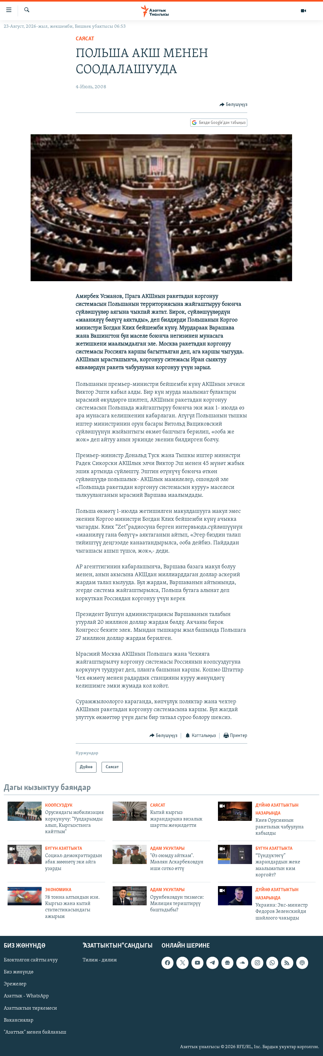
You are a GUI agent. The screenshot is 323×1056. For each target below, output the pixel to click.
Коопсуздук (59, 805)
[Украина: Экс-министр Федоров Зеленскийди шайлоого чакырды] (235, 895)
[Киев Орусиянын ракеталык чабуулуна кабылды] (235, 811)
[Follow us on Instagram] (257, 963)
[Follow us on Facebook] (167, 963)
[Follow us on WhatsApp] (272, 963)
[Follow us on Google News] (227, 963)
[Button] (234, 105)
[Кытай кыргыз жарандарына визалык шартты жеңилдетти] (130, 811)
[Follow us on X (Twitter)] (182, 963)
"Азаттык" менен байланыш (35, 1032)
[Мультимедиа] (303, 10)
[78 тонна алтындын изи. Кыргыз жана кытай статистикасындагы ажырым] (25, 895)
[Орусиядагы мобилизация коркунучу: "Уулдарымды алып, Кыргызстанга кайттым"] (25, 811)
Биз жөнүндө (18, 972)
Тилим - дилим (100, 960)
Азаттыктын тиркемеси (30, 1008)
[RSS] (287, 963)
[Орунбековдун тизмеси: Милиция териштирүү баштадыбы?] (130, 895)
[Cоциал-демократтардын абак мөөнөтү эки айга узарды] (25, 854)
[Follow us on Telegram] (212, 963)
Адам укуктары (167, 848)
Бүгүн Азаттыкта (63, 848)
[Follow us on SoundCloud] (242, 963)
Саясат (85, 39)
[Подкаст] (302, 963)
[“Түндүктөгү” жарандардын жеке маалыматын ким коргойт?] (235, 854)
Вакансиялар (18, 1020)
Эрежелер (15, 984)
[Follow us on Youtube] (197, 963)
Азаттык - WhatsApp (26, 996)
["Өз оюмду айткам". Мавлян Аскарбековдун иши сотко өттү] (130, 854)
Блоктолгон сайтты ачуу (31, 960)
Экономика (58, 890)
